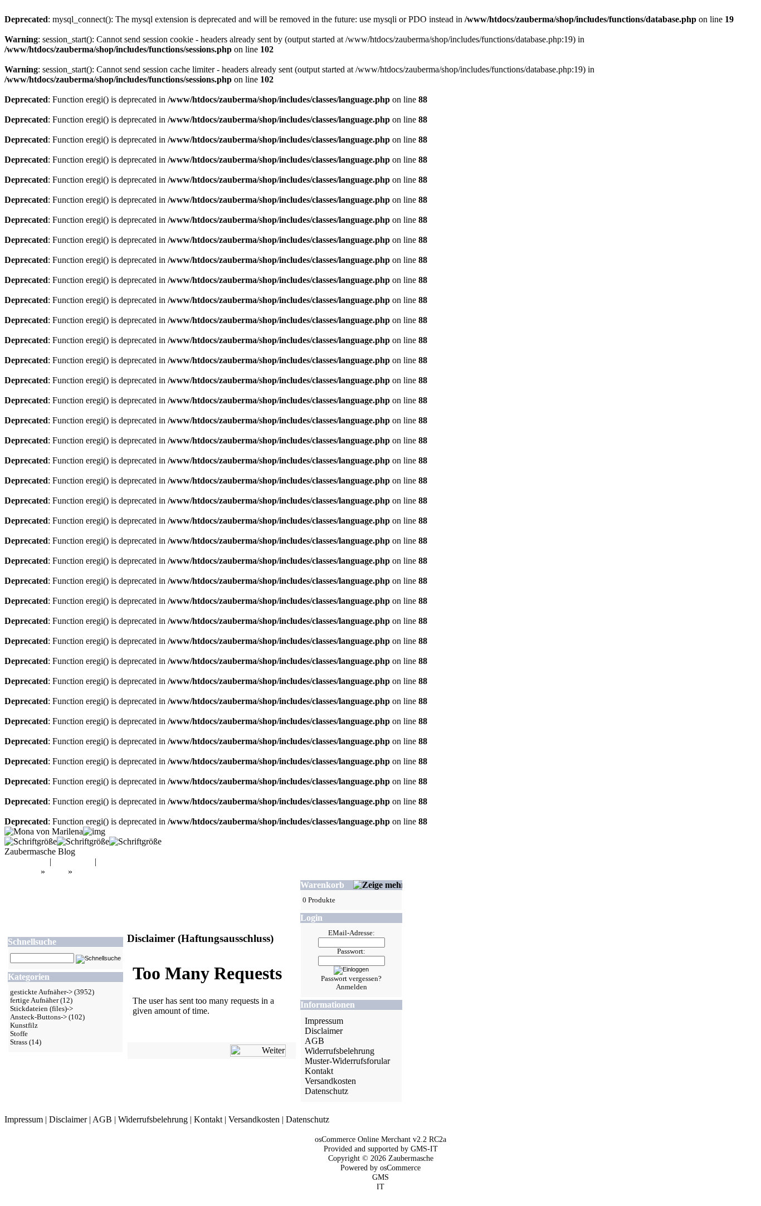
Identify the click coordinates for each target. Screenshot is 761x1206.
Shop (56, 871)
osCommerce (400, 1167)
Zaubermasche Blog (39, 851)
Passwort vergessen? (351, 979)
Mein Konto (25, 861)
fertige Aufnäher (34, 1000)
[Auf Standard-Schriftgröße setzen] (83, 841)
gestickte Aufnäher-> (41, 992)
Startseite (22, 871)
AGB (314, 1041)
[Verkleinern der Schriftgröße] (135, 841)
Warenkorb (72, 861)
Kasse (109, 861)
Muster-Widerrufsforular (347, 1061)
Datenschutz (326, 1091)
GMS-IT (424, 1148)
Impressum (324, 1021)
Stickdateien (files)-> (41, 1009)
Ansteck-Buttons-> (38, 1017)
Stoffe (19, 1034)
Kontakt (319, 1071)
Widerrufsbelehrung (339, 1051)
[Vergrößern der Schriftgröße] (30, 841)
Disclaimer (94, 871)
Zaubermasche (410, 1158)
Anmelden (351, 987)
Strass (18, 1042)
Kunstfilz (24, 1025)
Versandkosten (330, 1081)
